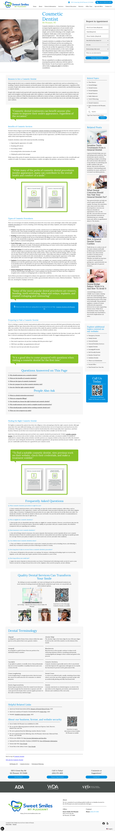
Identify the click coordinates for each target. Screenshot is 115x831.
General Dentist (93, 341)
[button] (2, 828)
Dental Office (92, 364)
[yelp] (107, 824)
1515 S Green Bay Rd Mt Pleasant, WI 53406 (82, 2)
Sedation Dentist (93, 358)
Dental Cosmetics (93, 103)
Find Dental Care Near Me (96, 367)
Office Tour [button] (89, 6)
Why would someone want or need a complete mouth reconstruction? (31, 404)
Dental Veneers (92, 93)
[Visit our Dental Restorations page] (24, 620)
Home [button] (34, 6)
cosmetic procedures (14, 224)
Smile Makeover (93, 96)
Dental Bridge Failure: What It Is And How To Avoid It (96, 286)
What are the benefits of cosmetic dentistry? (23, 378)
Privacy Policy (9, 824)
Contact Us (96, 777)
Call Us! (105, 2)
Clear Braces (92, 82)
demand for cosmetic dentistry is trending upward (46, 130)
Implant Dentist (93, 346)
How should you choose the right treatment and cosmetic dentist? (30, 401)
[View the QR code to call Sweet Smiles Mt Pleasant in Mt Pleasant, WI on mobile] (97, 395)
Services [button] (60, 6)
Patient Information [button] (50, 6)
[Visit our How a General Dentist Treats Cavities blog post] (97, 237)
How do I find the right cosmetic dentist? (22, 387)
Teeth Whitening (93, 99)
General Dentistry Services (96, 344)
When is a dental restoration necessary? (22, 395)
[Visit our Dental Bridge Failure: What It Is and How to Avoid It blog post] (97, 282)
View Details (23, 743)
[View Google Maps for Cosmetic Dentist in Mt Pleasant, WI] (32, 603)
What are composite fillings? (18, 398)
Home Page (43, 711)
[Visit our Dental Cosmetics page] (64, 620)
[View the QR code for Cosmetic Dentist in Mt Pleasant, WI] (62, 601)
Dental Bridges (92, 85)
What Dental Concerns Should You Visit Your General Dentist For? (97, 193)
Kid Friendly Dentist (94, 352)
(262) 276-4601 (56, 66)
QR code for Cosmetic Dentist (14, 760)
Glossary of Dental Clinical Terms (40, 709)
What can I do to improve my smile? (20, 410)
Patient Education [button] (71, 6)
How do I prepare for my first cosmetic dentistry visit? (26, 384)
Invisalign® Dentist (94, 349)
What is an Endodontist (95, 360)
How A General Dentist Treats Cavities (94, 241)
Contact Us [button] (108, 6)
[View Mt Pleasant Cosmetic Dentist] (19, 62)
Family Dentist (92, 338)
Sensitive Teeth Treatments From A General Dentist (96, 147)
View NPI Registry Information (48, 741)
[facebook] (103, 824)
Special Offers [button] (99, 6)
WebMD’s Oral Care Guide (22, 714)
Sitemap (14, 824)
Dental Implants (93, 90)
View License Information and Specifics (34, 738)
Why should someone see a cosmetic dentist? (23, 375)
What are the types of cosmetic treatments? (23, 381)
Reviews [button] (81, 6)
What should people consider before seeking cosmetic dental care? (30, 407)
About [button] (40, 6)
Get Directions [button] (18, 777)
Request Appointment (57, 777)
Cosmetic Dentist (19, 756)
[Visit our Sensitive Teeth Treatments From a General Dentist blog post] (97, 143)
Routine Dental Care (94, 355)
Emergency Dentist (94, 335)
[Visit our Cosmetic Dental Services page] (44, 620)
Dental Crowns (92, 88)
